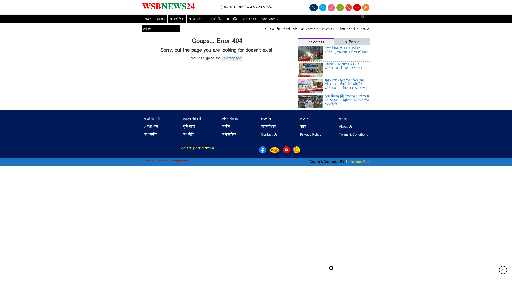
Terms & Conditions (353, 134)
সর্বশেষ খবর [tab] (316, 42)
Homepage (232, 58)
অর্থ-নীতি (232, 19)
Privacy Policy (310, 134)
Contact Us (269, 134)
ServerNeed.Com (357, 162)
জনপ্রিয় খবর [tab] (352, 42)
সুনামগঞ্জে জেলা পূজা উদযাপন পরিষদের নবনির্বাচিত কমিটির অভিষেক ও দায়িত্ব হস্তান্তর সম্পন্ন (346, 84)
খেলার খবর (249, 19)
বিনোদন (305, 118)
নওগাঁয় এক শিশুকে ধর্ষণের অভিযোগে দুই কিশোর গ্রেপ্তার (343, 66)
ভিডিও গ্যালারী (192, 118)
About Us (346, 126)
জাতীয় (161, 19)
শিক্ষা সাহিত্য (230, 118)
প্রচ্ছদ (148, 19)
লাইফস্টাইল (268, 126)
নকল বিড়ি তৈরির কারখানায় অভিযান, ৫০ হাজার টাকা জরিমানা (346, 50)
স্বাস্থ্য (303, 126)
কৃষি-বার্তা (189, 126)
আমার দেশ (196, 19)
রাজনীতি (216, 19)
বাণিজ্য (343, 118)
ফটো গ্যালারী (152, 118)
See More (269, 19)
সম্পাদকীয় (150, 134)
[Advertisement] (256, 279)
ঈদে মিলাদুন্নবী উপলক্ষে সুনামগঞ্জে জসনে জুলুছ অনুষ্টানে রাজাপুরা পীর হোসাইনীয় (347, 100)
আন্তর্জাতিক (177, 19)
